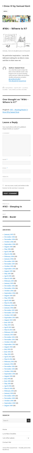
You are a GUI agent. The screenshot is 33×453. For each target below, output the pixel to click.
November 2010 (9, 398)
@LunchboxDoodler (14, 79)
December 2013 (9, 310)
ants (10, 89)
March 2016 (8, 254)
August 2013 (8, 320)
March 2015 (8, 278)
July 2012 (7, 349)
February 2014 (9, 305)
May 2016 (7, 249)
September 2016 (9, 244)
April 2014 (7, 300)
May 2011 (7, 383)
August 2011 (8, 376)
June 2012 (7, 352)
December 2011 (9, 366)
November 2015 (9, 264)
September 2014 (9, 293)
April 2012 (7, 357)
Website (5, 176)
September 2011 (9, 374)
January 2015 (8, 283)
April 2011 (7, 386)
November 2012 (9, 339)
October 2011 (8, 371)
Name (5, 159)
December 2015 (9, 261)
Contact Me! (7, 442)
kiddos (14, 89)
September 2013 (9, 317)
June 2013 (7, 322)
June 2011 (7, 381)
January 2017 (8, 234)
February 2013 (9, 332)
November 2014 (9, 288)
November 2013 (9, 313)
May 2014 (7, 298)
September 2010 (9, 403)
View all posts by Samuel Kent (17, 81)
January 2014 (8, 308)
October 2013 (8, 315)
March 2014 (8, 303)
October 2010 (8, 401)
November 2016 (9, 239)
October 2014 (8, 291)
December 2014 (9, 286)
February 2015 (9, 281)
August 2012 (8, 347)
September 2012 (9, 344)
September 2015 (9, 269)
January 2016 (8, 259)
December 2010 (9, 396)
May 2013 (7, 325)
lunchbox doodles (21, 89)
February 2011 (9, 391)
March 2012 (8, 359)
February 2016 (9, 256)
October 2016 (8, 242)
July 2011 (7, 379)
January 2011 (8, 393)
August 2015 (8, 271)
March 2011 (8, 388)
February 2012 (9, 361)
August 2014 (8, 295)
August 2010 (8, 405)
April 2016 (7, 251)
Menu (5, 11)
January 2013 (8, 335)
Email (5, 168)
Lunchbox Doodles (9, 434)
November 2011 (9, 369)
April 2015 (7, 276)
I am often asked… (9, 438)
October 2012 (8, 342)
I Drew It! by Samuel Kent (16, 6)
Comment (6, 133)
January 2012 (8, 364)
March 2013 (8, 330)
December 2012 (9, 337)
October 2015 (8, 266)
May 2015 (7, 273)
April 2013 (7, 327)
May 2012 (7, 354)
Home (5, 429)
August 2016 (8, 247)
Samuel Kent (9, 87)
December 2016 (9, 237)
